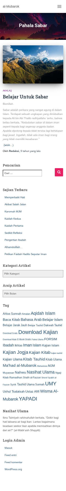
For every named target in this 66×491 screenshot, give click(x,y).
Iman (27, 345)
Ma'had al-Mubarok (19, 365)
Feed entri (10, 455)
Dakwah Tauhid (53, 325)
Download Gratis (10, 333)
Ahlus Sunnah (12, 313)
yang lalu (31, 151)
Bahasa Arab (31, 319)
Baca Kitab (11, 320)
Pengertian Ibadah (15, 239)
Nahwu (20, 372)
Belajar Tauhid (35, 325)
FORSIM (50, 339)
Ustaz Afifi (32, 391)
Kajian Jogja (15, 352)
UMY (50, 383)
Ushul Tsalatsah (14, 391)
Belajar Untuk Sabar (25, 97)
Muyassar (8, 372)
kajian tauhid (56, 353)
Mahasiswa (42, 366)
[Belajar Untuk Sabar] (33, 64)
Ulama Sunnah (35, 384)
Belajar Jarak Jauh (15, 325)
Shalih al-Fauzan (32, 377)
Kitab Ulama (54, 359)
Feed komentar (13, 462)
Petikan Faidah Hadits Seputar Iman (26, 254)
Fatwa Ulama (37, 339)
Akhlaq (7, 90)
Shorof (44, 378)
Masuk (8, 447)
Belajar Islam (52, 320)
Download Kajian (38, 332)
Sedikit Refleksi (13, 232)
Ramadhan (15, 377)
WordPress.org (13, 469)
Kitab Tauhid (34, 359)
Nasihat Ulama (41, 372)
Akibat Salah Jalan (15, 204)
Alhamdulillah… (14, 247)
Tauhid (21, 384)
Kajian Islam (50, 345)
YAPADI (28, 399)
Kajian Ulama (12, 359)
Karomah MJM (13, 211)
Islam (37, 345)
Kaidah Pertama (14, 225)
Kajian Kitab (39, 352)
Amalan (26, 314)
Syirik (13, 384)
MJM (51, 365)
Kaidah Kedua (13, 218)
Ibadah (8, 345)
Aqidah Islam (43, 313)
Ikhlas (18, 345)
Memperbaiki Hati (15, 197)
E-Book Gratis (24, 339)
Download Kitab (9, 339)
